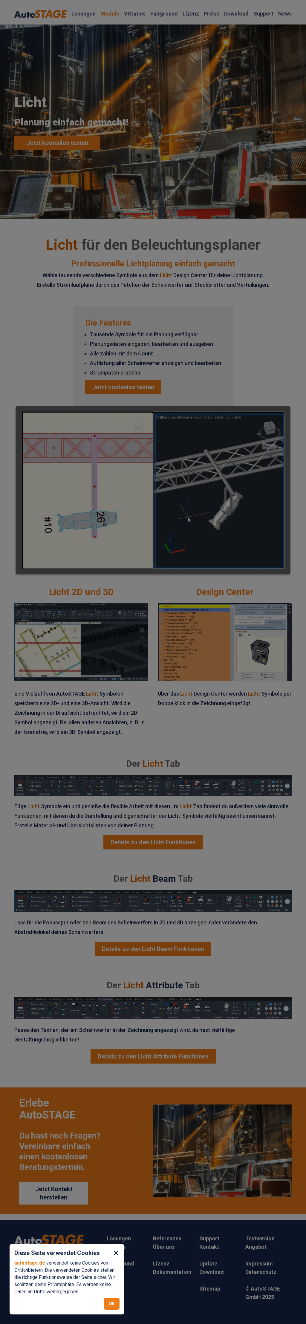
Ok (111, 1303)
